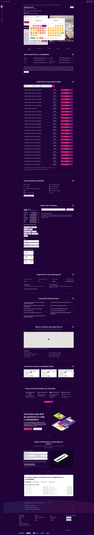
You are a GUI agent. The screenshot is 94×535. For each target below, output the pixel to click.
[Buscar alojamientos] (1, 7)
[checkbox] (29, 253)
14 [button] (31, 30)
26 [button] (48, 35)
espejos (30, 233)
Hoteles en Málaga (28, 488)
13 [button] (45, 28)
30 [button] (58, 35)
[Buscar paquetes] (1, 11)
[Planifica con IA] (1, 13)
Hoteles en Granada (28, 492)
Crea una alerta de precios (66, 396)
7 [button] (53, 28)
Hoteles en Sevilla (28, 489)
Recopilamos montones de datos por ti (32, 507)
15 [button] (33, 30)
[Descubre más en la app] (1, 16)
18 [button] (40, 30)
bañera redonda (33, 227)
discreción (25, 233)
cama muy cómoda (27, 227)
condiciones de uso (39, 466)
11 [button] (40, 28)
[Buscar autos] (1, 9)
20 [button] (45, 30)
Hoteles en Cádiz (51, 492)
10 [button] (38, 28)
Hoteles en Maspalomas (52, 489)
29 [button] (33, 35)
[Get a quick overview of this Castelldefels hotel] (73, 54)
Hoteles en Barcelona (52, 488)
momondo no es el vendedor (30, 505)
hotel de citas (34, 231)
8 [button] (33, 28)
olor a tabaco (26, 229)
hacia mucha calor (35, 233)
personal (31, 229)
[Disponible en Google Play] (68, 517)
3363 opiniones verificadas (33, 13)
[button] (2, 1)
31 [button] (60, 35)
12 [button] (48, 30)
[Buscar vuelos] (1, 5)
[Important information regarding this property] (73, 274)
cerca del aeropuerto (27, 231)
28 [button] (31, 35)
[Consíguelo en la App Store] (68, 520)
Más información (54, 167)
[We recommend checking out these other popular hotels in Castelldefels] (73, 366)
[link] (48, 402)
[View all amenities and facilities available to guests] (73, 181)
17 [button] (38, 30)
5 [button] (48, 28)
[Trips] (1, 18)
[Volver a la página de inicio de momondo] (7, 1)
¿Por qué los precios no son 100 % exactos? (32, 509)
